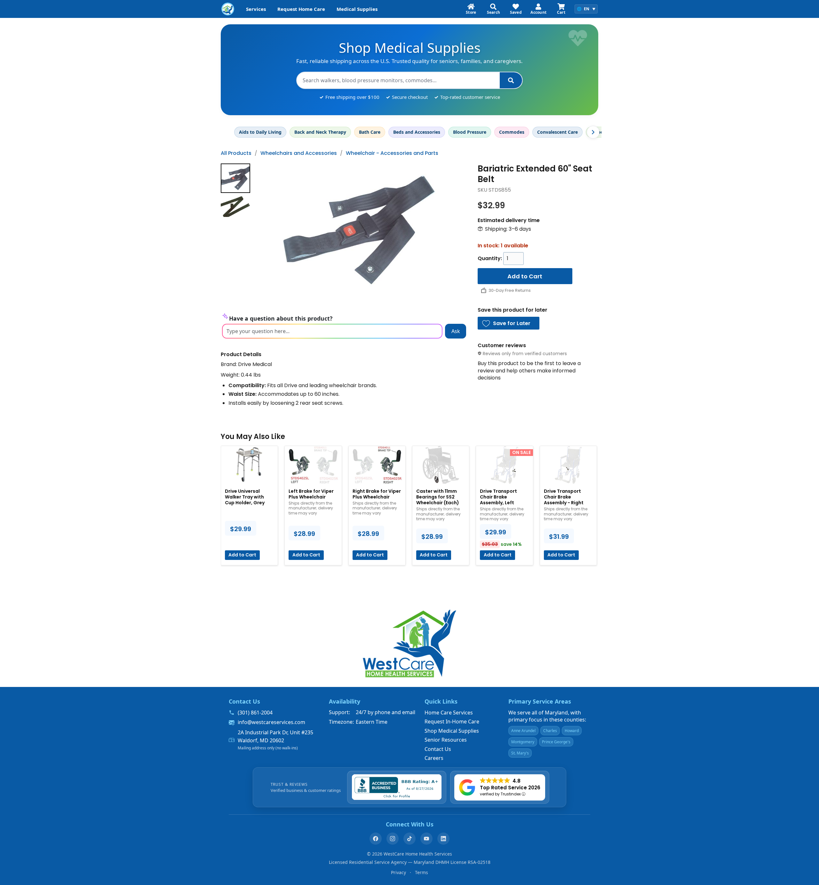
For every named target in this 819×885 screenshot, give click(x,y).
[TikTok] (409, 839)
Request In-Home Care (452, 721)
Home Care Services (449, 712)
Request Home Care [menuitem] (301, 9)
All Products (236, 153)
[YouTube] (426, 839)
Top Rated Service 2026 (510, 787)
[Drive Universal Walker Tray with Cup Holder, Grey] (249, 465)
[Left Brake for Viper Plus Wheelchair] (313, 465)
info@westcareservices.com (271, 722)
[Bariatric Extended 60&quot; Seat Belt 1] (235, 206)
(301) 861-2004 (255, 712)
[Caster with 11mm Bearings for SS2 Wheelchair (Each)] (440, 465)
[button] (509, 323)
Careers (434, 757)
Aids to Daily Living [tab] (260, 132)
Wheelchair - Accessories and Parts (392, 153)
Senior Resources (446, 739)
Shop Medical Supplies (452, 730)
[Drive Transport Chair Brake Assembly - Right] (568, 465)
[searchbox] (398, 80)
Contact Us (438, 749)
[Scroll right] (593, 132)
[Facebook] (376, 839)
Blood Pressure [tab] (469, 132)
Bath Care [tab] (369, 132)
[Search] (511, 80)
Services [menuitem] (256, 9)
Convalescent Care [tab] (557, 132)
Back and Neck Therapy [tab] (320, 132)
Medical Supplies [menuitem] (357, 9)
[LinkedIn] (443, 839)
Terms (421, 872)
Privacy (398, 872)
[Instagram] (392, 839)
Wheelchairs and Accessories (298, 153)
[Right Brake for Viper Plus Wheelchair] (377, 465)
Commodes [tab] (511, 132)
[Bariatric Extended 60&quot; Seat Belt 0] (235, 178)
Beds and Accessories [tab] (416, 132)
